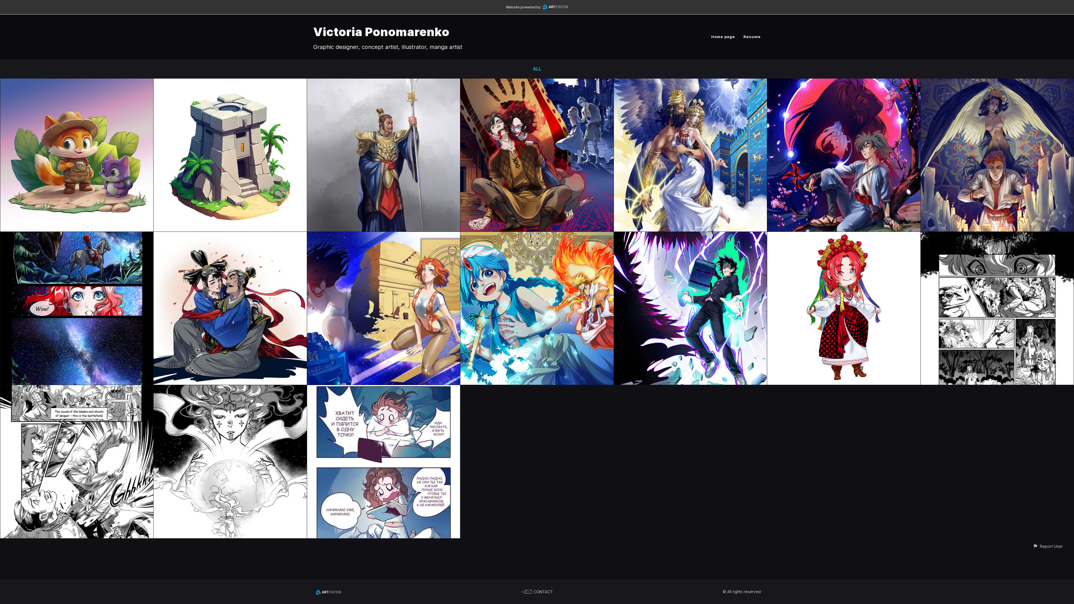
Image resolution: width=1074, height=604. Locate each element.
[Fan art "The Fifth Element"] (383, 236)
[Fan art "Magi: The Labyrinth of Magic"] (536, 236)
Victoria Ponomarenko (381, 32)
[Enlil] (690, 82)
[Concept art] (230, 82)
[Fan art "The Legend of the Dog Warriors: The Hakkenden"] (843, 82)
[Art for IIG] (76, 82)
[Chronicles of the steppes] (76, 389)
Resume (752, 36)
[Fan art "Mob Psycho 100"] (690, 236)
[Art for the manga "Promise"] (230, 389)
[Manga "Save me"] (997, 236)
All (537, 69)
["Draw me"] (383, 389)
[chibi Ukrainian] (843, 236)
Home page (723, 36)
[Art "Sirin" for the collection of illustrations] (997, 82)
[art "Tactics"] (383, 82)
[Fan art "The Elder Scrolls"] (536, 82)
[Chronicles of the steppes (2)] (76, 236)
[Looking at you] (230, 236)
